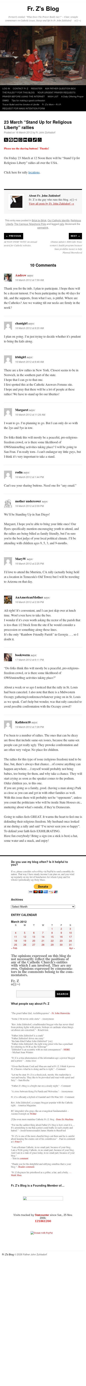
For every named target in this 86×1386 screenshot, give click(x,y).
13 (33, 936)
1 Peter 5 (17, 1141)
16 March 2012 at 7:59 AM (29, 280)
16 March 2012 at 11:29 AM (30, 414)
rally (62, 224)
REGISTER (36, 88)
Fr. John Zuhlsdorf (45, 132)
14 (43, 936)
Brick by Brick (39, 220)
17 (70, 936)
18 (15, 940)
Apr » (72, 948)
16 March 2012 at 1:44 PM (29, 477)
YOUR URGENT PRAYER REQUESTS (56, 92)
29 (52, 944)
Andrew (20, 275)
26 (24, 944)
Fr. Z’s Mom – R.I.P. (51, 104)
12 (24, 936)
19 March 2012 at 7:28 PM (29, 726)
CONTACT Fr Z (20, 88)
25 (15, 944)
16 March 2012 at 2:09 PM (29, 506)
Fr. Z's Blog (43, 8)
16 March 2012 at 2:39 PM (29, 602)
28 (43, 944)
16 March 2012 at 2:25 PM (29, 563)
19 (24, 940)
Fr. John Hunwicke (61, 1013)
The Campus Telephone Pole (30, 224)
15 (52, 936)
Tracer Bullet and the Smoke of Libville (20, 104)
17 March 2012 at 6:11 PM (29, 659)
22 (52, 940)
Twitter (33, 1113)
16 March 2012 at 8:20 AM (29, 328)
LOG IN (6, 88)
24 (70, 940)
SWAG (5, 100)
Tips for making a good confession (28, 100)
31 (70, 944)
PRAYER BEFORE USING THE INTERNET (23, 96)
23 (61, 940)
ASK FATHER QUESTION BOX (60, 88)
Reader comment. (26, 1166)
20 (33, 940)
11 (15, 936)
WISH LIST (53, 96)
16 (61, 936)
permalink (42, 227)
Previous (13, 236)
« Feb (14, 948)
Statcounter (42, 1214)
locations (34, 172)
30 (61, 944)
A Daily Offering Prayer (72, 96)
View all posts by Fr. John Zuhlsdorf (51, 203)
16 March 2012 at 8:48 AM (29, 361)
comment (24, 1158)
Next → (75, 236)
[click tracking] (43, 1221)
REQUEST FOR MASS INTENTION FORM (23, 108)
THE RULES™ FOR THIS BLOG (18, 92)
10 (70, 932)
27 (33, 944)
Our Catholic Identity (58, 220)
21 (43, 940)
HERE (67, 1049)
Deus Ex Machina (64, 1119)
